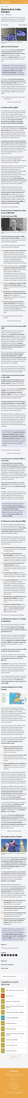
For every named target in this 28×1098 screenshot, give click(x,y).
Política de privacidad (14, 1084)
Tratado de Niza (18, 793)
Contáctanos (14, 1088)
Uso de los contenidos (14, 1086)
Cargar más (15, 1056)
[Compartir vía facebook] (5, 955)
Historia (6, 6)
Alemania (13, 132)
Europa (22, 381)
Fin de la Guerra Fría (15, 450)
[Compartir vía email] (8, 955)
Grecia (7, 162)
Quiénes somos (14, 1082)
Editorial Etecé (18, 1093)
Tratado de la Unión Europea (17, 615)
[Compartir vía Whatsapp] (13, 955)
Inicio (2, 6)
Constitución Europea (17, 873)
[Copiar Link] (16, 955)
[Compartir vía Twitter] (2, 955)
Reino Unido (18, 158)
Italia (24, 132)
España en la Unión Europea (11, 948)
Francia (12, 130)
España (11, 162)
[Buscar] (22, 2)
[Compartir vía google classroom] (11, 955)
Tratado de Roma (14, 207)
